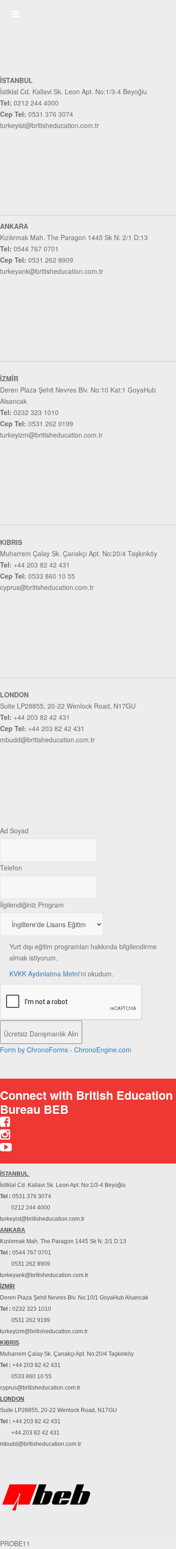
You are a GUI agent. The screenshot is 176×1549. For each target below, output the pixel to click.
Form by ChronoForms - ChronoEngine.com (65, 1049)
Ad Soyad (14, 830)
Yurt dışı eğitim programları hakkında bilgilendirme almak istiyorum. (83, 952)
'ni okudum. (61, 973)
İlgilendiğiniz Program (32, 904)
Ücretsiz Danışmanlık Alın (41, 1033)
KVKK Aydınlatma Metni (44, 973)
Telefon (11, 867)
